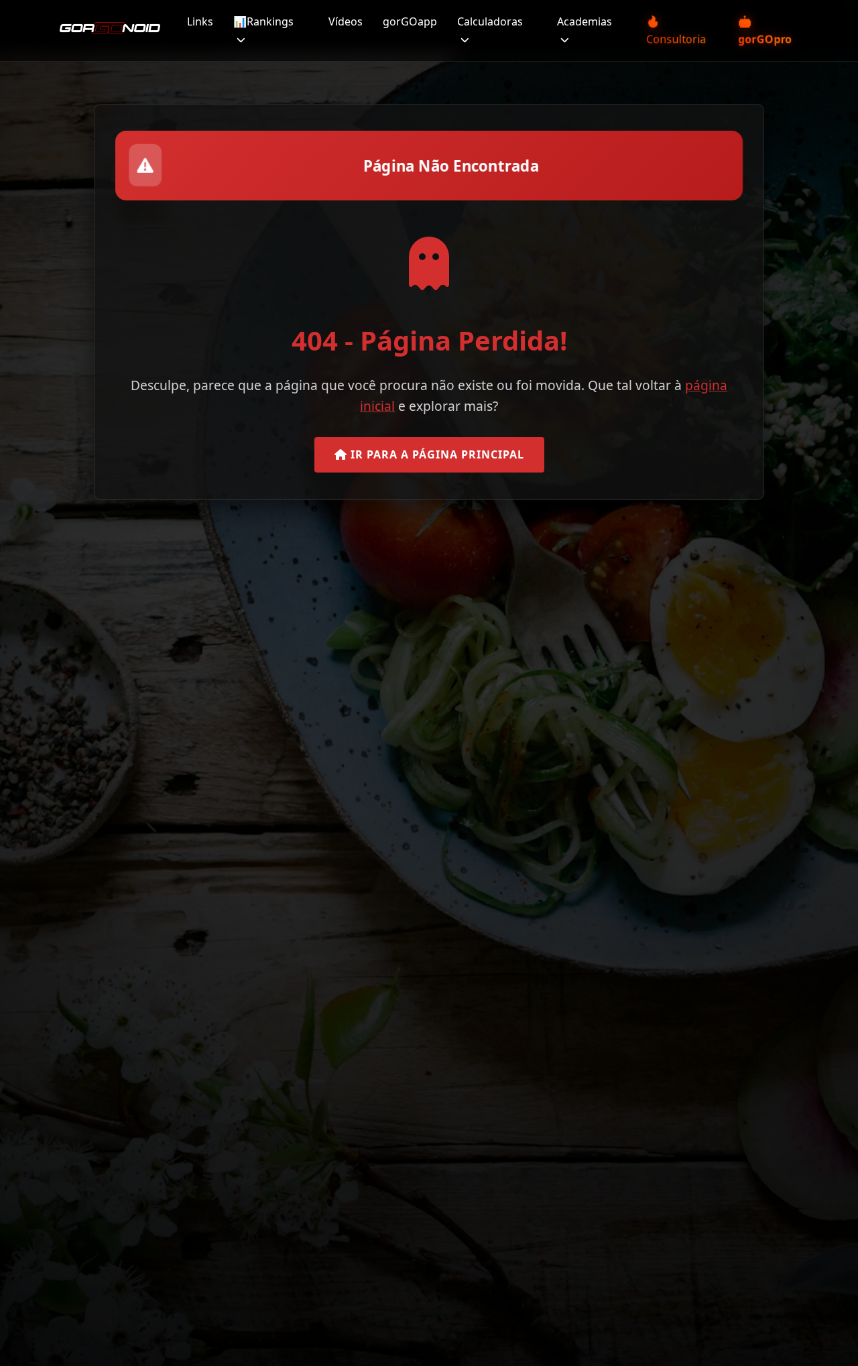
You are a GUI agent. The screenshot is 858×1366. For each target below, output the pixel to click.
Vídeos (345, 21)
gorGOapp (410, 21)
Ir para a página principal (435, 454)
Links (200, 21)
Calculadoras (490, 21)
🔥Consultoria (676, 29)
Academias (584, 21)
